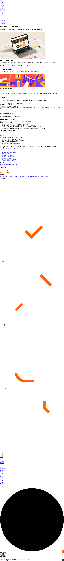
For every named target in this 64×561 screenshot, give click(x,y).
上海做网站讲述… (37, 176)
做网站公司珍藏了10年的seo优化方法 (6, 158)
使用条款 (4, 560)
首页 (2, 2)
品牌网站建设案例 (2, 467)
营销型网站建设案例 (3, 468)
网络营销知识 (3, 22)
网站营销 (1, 482)
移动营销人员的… (27, 176)
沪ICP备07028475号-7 (27, 559)
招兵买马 (1, 477)
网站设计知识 (3, 20)
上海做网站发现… (46, 176)
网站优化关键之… (2, 176)
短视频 (1, 485)
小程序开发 (1, 473)
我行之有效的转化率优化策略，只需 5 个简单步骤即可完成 (10, 148)
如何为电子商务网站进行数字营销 (6, 153)
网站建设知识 (5, 164)
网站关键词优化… (12, 176)
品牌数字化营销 (2, 461)
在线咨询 (1, 8)
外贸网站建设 (2, 458)
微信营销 (1, 483)
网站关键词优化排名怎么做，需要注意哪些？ (8, 155)
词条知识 (1, 560)
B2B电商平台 (2, 463)
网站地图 (7, 560)
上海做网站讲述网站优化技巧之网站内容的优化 (8, 160)
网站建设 (3, 3)
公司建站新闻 (16, 164)
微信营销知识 (3, 23)
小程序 (1, 486)
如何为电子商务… (17, 176)
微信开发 (1, 457)
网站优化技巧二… (7, 176)
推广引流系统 (2, 464)
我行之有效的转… (41, 176)
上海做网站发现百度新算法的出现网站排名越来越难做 (9, 159)
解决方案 (3, 5)
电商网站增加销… (32, 176)
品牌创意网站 (2, 455)
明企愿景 (1, 476)
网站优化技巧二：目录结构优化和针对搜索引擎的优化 (9, 157)
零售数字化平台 (2, 462)
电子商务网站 (2, 456)
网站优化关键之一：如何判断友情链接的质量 (8, 156)
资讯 (2, 6)
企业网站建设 (2, 470)
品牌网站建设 (2, 471)
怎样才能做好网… (22, 176)
